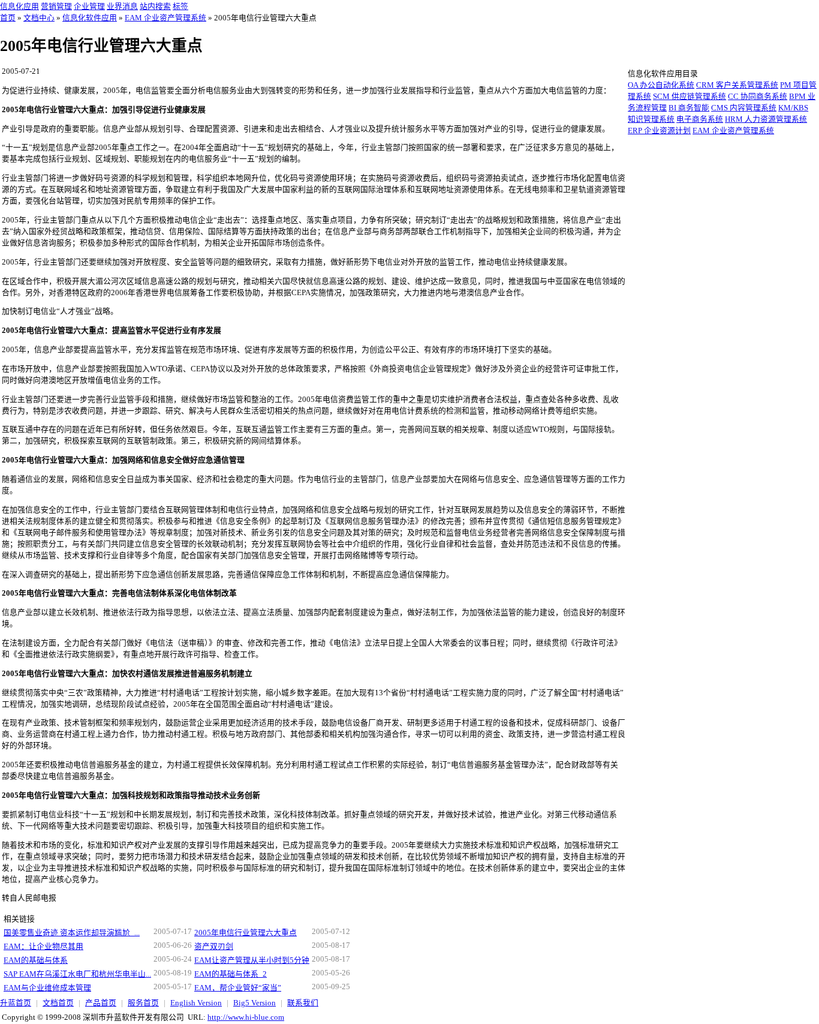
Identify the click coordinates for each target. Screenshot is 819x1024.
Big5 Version (254, 1003)
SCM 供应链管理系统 (689, 96)
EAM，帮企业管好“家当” (237, 988)
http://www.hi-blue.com (245, 1017)
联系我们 (302, 1003)
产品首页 (100, 1003)
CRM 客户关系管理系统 (737, 85)
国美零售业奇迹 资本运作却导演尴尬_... (72, 933)
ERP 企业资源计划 (659, 131)
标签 (180, 6)
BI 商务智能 (689, 108)
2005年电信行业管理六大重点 (245, 933)
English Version (196, 1003)
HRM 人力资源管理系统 (766, 119)
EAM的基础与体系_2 (230, 974)
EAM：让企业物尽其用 (43, 946)
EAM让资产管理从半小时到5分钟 (251, 960)
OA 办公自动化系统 (661, 85)
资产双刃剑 (213, 946)
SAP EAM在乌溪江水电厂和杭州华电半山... (77, 974)
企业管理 (89, 6)
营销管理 (56, 6)
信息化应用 (19, 6)
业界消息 (122, 6)
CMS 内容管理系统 (743, 108)
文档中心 (39, 18)
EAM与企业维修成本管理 (47, 988)
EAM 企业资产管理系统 (165, 18)
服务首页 (143, 1003)
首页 (8, 18)
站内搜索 (155, 6)
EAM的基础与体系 (36, 960)
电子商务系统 (699, 119)
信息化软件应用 (89, 18)
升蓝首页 (15, 1003)
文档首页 (58, 1003)
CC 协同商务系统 (757, 96)
